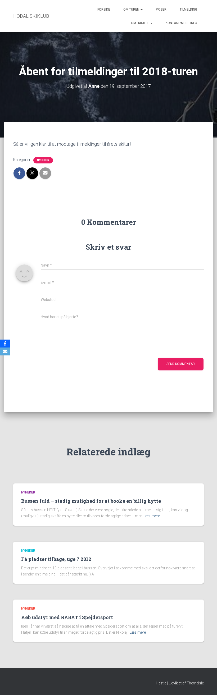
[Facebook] (5, 344)
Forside (103, 9)
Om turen (131, 9)
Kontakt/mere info (181, 23)
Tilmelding (188, 9)
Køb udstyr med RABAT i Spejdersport (67, 617)
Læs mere (152, 516)
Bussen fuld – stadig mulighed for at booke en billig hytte (91, 501)
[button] (141, 9)
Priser (161, 9)
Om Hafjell (140, 23)
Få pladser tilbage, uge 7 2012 (56, 559)
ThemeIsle (195, 683)
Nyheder (43, 160)
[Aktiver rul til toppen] (206, 684)
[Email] (5, 351)
